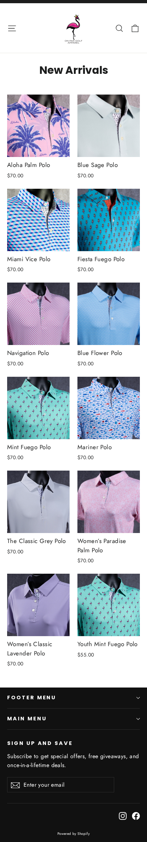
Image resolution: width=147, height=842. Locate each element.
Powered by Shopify (73, 833)
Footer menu (31, 697)
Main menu (26, 718)
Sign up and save (40, 743)
